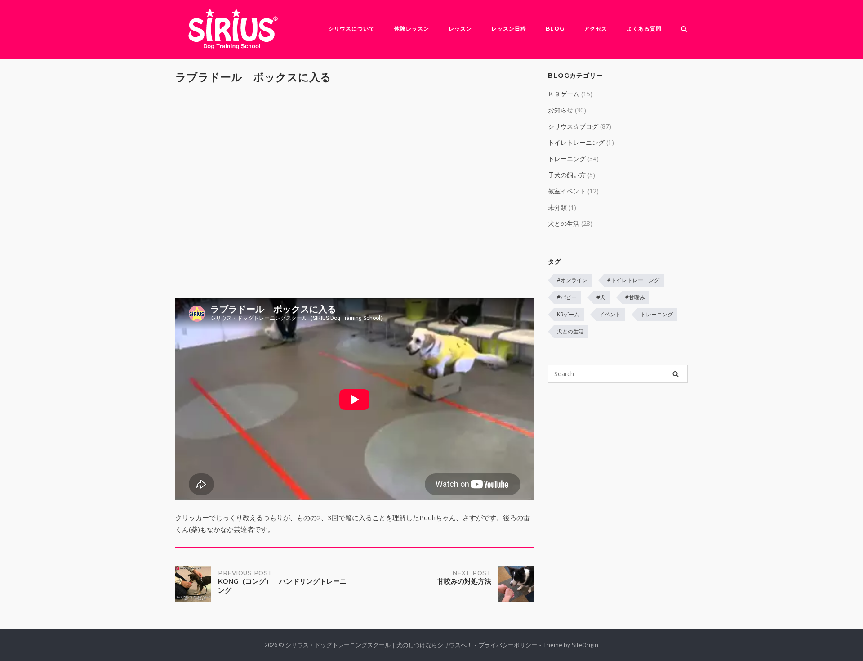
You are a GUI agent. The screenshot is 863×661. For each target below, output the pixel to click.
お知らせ (560, 110)
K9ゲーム (568, 314)
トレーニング (567, 158)
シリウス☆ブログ (573, 126)
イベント (610, 314)
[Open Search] (684, 30)
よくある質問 (644, 28)
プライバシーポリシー (508, 645)
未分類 (557, 207)
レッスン (460, 28)
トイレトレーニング (576, 142)
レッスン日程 (508, 28)
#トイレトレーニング (633, 280)
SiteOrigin (585, 645)
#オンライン (572, 280)
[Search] (675, 374)
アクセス (595, 28)
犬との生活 (563, 223)
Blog (555, 28)
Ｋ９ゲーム (563, 94)
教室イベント (567, 191)
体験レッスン (411, 28)
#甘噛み (635, 297)
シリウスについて (351, 28)
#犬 (600, 297)
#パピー (567, 297)
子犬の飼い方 (567, 175)
